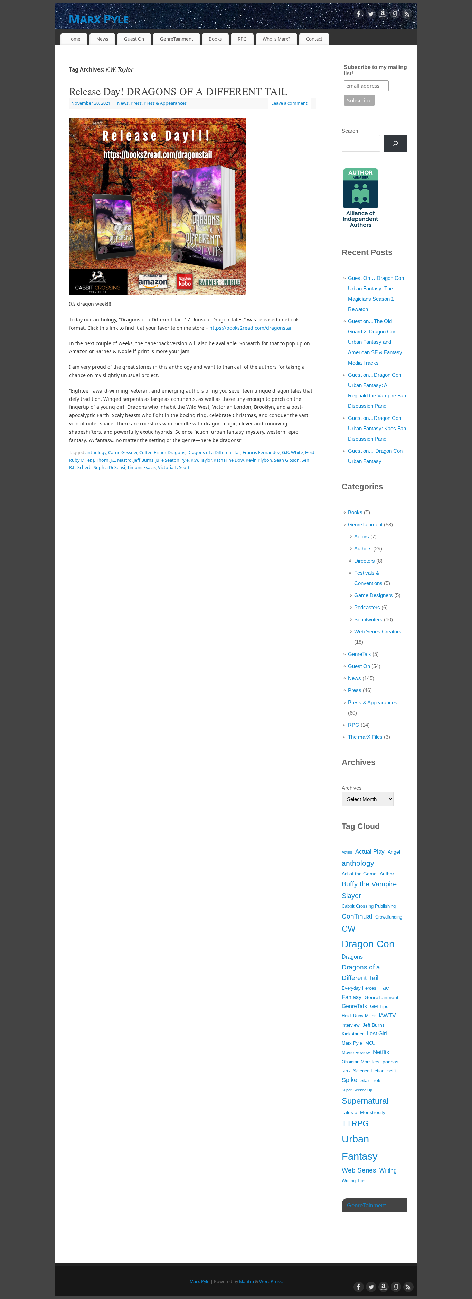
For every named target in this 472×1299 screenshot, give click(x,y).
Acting (347, 852)
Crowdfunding (388, 917)
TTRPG (355, 1123)
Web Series (359, 1170)
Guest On (134, 39)
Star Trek (370, 1080)
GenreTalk (359, 654)
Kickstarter (353, 1034)
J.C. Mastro (121, 460)
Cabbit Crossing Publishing (369, 906)
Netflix (381, 1052)
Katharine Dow (229, 460)
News (102, 39)
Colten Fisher (152, 452)
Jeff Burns (143, 460)
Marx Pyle (98, 18)
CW (349, 928)
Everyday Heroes (359, 988)
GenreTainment (176, 39)
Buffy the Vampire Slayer (369, 890)
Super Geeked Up (357, 1090)
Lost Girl (377, 1033)
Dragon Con (368, 944)
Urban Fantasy (360, 1147)
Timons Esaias (141, 467)
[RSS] (407, 15)
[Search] (395, 143)
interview (350, 1025)
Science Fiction (368, 1071)
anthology (95, 452)
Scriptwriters (368, 619)
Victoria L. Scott (174, 467)
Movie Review (356, 1052)
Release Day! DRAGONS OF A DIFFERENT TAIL (178, 91)
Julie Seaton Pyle (172, 460)
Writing (388, 1171)
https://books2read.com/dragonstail (251, 327)
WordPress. (271, 1281)
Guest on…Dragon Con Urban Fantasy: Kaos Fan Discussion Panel (377, 428)
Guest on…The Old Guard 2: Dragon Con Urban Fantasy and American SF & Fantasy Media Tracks (375, 342)
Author (387, 873)
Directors (364, 561)
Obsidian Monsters (360, 1062)
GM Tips (379, 1006)
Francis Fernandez (261, 452)
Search (350, 131)
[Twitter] (371, 15)
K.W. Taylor (201, 460)
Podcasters (367, 607)
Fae (384, 988)
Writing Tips (354, 1180)
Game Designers (373, 595)
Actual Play (370, 851)
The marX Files (365, 737)
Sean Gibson (287, 460)
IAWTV (387, 1015)
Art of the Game (359, 873)
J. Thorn (100, 460)
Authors (363, 549)
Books (215, 39)
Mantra (246, 1281)
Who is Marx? (276, 39)
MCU (370, 1043)
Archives (352, 788)
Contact (314, 39)
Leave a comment (289, 103)
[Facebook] (358, 15)
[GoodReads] (395, 15)
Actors (361, 536)
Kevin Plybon (259, 460)
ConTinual (357, 916)
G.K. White (292, 452)
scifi (391, 1070)
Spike (349, 1079)
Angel (394, 852)
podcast (391, 1061)
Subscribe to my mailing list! (375, 70)
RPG (242, 39)
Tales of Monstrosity (363, 1112)
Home (74, 39)
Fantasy (351, 997)
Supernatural (365, 1100)
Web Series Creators (378, 631)
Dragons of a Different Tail (213, 452)
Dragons (176, 452)
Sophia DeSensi (109, 467)
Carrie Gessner (122, 452)
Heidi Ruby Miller (359, 1016)
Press (136, 103)
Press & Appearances (165, 103)
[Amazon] (383, 15)
